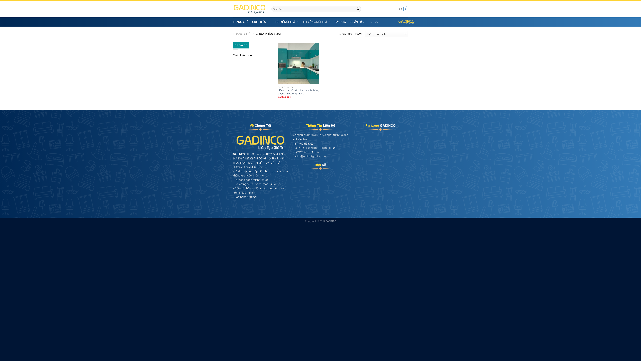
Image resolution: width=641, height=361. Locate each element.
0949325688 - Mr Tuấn (307, 152)
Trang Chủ (240, 22)
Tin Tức (373, 22)
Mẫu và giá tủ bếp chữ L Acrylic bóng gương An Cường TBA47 (298, 92)
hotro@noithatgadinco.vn (310, 156)
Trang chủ (242, 34)
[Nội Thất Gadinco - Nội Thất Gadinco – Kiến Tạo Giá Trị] (249, 9)
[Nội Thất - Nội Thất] (406, 22)
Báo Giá (340, 22)
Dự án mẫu (357, 22)
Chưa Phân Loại (243, 55)
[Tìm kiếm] (358, 9)
